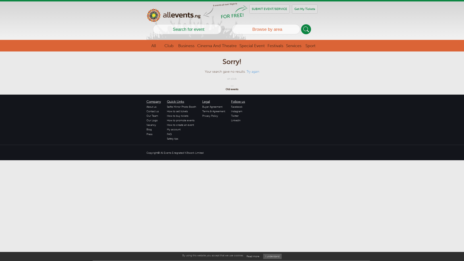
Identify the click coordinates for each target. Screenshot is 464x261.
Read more (252, 256)
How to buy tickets (177, 115)
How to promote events (180, 120)
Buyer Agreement (212, 106)
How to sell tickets (177, 111)
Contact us (152, 111)
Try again (252, 72)
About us (151, 106)
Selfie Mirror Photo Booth (181, 106)
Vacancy (151, 125)
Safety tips (172, 138)
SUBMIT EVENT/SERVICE (269, 9)
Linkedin (236, 120)
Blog (149, 129)
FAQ (169, 134)
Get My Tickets (304, 9)
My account (174, 129)
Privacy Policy (210, 115)
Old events (232, 89)
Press (149, 134)
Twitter (235, 115)
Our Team (152, 115)
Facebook (237, 106)
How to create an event (180, 125)
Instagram (236, 111)
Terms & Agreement (213, 111)
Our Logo (152, 120)
